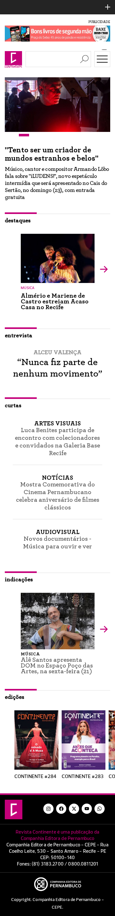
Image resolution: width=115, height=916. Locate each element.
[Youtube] (87, 809)
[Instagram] (48, 809)
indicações (19, 580)
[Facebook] (61, 809)
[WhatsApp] (100, 809)
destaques (18, 221)
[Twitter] (74, 809)
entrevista (18, 336)
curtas (13, 405)
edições (14, 697)
